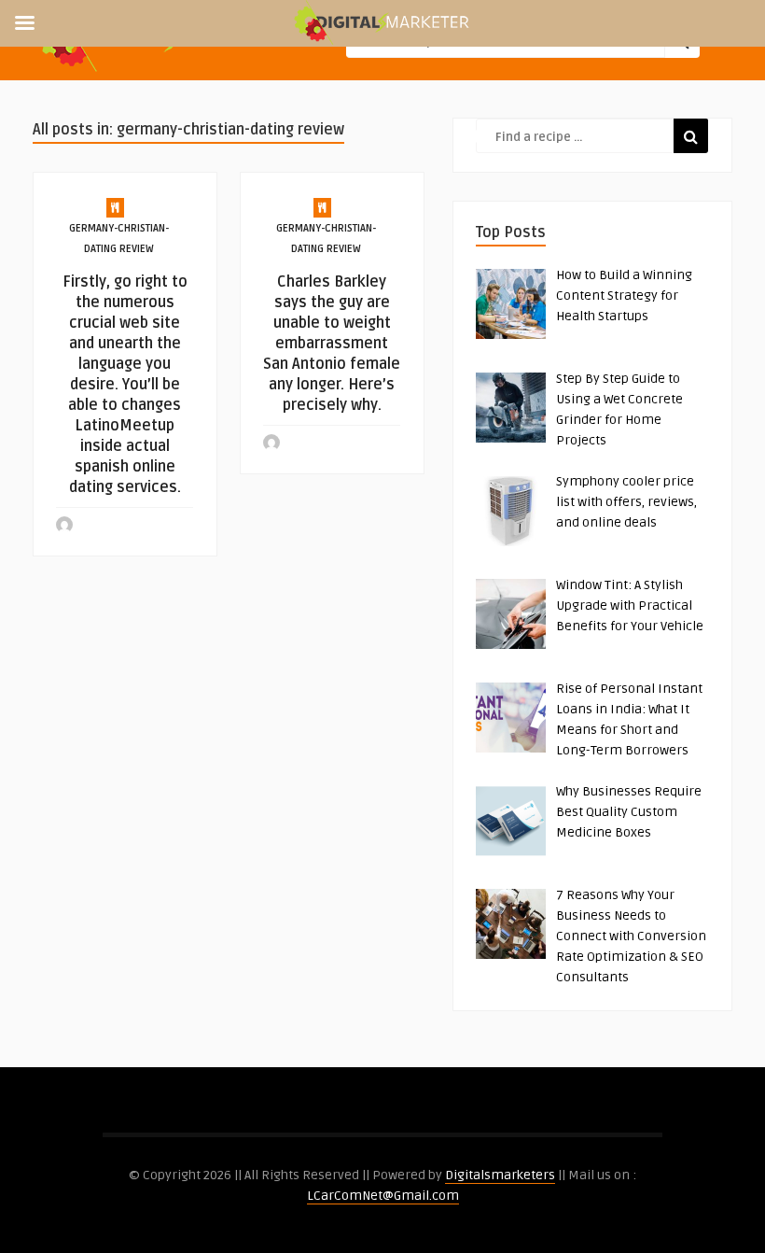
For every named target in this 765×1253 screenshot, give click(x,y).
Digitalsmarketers (500, 1175)
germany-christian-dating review (119, 238)
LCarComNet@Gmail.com (383, 1196)
